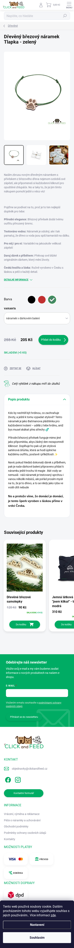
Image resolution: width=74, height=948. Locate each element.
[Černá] (32, 299)
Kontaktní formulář (24, 793)
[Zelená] (52, 299)
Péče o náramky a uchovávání (22, 820)
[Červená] (42, 299)
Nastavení (37, 925)
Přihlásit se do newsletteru (24, 717)
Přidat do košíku (51, 339)
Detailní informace (16, 279)
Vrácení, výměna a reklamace (21, 814)
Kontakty (9, 839)
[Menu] (69, 5)
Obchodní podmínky (16, 826)
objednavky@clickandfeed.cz (29, 768)
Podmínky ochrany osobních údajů (25, 832)
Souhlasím (37, 937)
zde (53, 915)
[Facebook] (7, 779)
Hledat (64, 15)
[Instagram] (17, 779)
